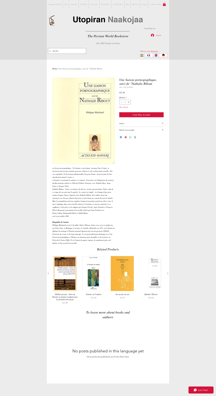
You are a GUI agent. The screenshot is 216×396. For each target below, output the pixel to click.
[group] (108, 280)
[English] (156, 55)
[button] (164, 4)
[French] (148, 55)
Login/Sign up (149, 28)
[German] (163, 55)
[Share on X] (135, 137)
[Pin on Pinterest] (125, 137)
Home (54, 68)
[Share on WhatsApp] (130, 137)
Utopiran (108, 19)
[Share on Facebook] (120, 137)
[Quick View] (65, 273)
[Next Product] (167, 273)
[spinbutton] (125, 102)
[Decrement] (121, 102)
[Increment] (128, 102)
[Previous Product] (48, 273)
